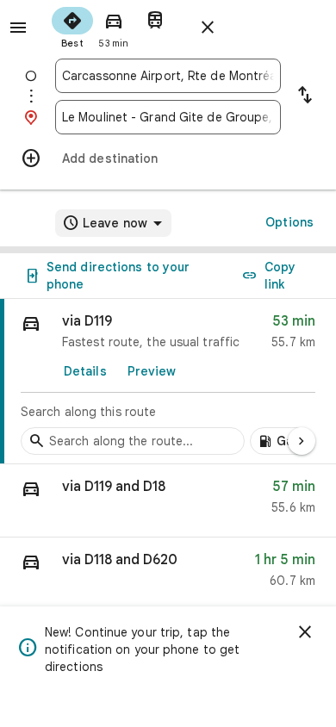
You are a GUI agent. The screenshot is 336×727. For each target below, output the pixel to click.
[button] (168, 500)
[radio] (72, 25)
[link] (168, 381)
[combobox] (168, 76)
